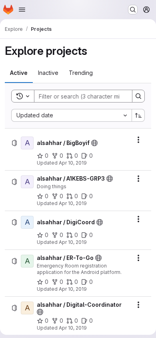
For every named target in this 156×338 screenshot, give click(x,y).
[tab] (19, 73)
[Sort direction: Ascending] (138, 115)
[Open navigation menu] (22, 9)
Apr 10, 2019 (73, 163)
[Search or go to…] (133, 9)
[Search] (138, 96)
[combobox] (71, 115)
